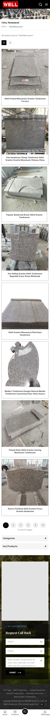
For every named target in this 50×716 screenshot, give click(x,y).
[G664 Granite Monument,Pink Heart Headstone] (25, 306)
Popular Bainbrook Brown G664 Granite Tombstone (24, 216)
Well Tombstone (20, 690)
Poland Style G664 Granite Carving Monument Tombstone (25, 451)
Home (4, 27)
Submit (12, 673)
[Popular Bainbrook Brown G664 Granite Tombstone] (24, 189)
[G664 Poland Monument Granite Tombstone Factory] (25, 72)
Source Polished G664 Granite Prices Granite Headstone (25, 510)
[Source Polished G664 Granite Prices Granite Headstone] (25, 482)
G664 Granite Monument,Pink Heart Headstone (25, 333)
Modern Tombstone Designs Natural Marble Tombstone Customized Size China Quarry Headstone (25, 392)
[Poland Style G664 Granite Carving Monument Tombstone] (25, 423)
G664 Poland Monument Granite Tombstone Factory (25, 100)
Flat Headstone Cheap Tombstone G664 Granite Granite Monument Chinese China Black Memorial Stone (25, 158)
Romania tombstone (35, 693)
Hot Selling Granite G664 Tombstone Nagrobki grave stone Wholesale (25, 275)
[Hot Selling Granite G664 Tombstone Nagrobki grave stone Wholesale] (25, 247)
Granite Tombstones (15, 693)
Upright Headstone (37, 690)
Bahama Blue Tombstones (25, 697)
